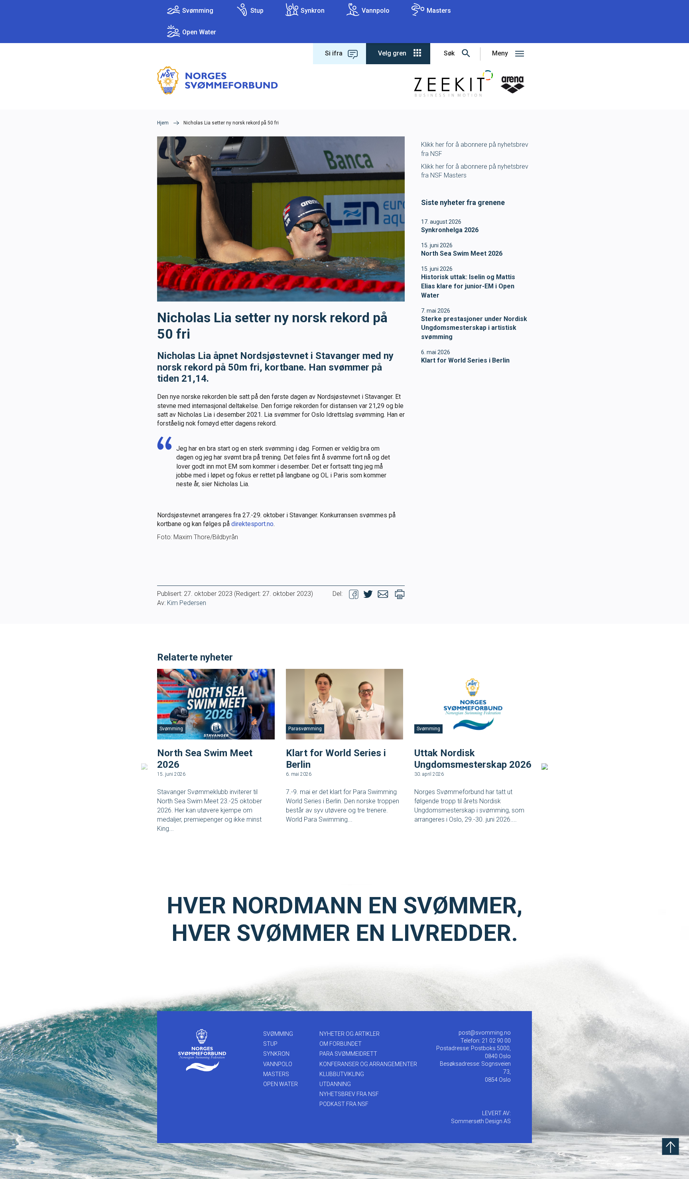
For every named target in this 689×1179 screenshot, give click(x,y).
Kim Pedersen (186, 603)
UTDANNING (335, 1084)
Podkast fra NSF (343, 1104)
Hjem (163, 123)
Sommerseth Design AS (481, 1121)
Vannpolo (376, 10)
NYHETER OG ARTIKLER (349, 1034)
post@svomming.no (485, 1032)
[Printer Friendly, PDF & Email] (400, 593)
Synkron (313, 10)
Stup (257, 10)
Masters (439, 10)
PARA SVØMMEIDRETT (348, 1054)
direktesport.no (252, 524)
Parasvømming (305, 728)
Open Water (199, 32)
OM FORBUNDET (340, 1044)
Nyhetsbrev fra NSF (349, 1094)
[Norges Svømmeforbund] (217, 80)
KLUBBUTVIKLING (341, 1074)
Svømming (197, 10)
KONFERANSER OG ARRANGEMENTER (368, 1064)
